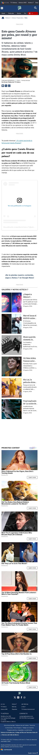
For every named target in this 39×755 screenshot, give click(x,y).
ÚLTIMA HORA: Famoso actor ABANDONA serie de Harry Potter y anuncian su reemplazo (29, 359)
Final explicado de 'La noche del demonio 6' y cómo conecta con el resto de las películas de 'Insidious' (30, 402)
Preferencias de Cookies (22, 725)
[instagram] (18, 698)
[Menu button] (3, 8)
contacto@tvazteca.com (26, 716)
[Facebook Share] (3, 86)
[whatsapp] (25, 698)
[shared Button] (9, 86)
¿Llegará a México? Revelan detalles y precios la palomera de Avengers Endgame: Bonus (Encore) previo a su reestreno (30, 295)
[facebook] (21, 698)
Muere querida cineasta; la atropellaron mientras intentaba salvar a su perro (30, 338)
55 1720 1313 (23, 718)
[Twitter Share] (6, 86)
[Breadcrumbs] (4, 18)
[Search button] (35, 8)
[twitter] (15, 698)
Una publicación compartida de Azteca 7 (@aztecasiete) (21, 227)
